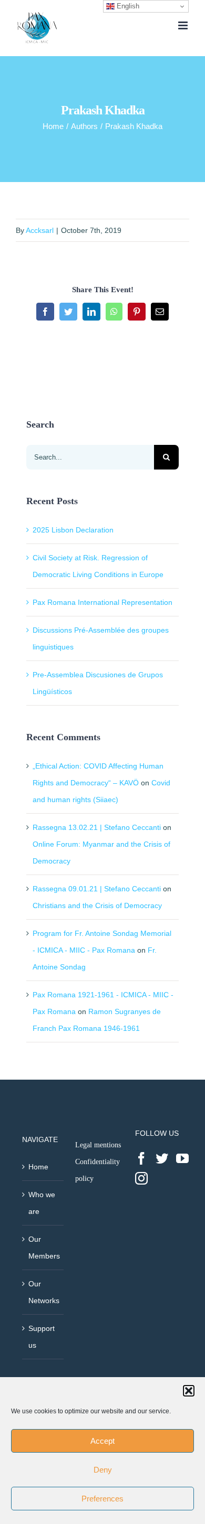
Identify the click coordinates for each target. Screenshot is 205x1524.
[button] (188, 1391)
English (127, 6)
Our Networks (43, 1292)
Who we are (41, 1203)
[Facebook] (141, 1158)
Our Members (43, 1247)
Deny (103, 1469)
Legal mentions (98, 1145)
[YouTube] (182, 1158)
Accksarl (40, 230)
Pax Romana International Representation (102, 602)
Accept (102, 1440)
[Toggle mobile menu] (183, 25)
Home (38, 1167)
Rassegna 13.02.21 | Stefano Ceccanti (97, 827)
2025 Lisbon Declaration (73, 530)
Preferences (102, 1498)
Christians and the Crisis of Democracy (97, 905)
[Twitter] (162, 1158)
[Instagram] (141, 1178)
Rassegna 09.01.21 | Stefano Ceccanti (97, 888)
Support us (41, 1336)
